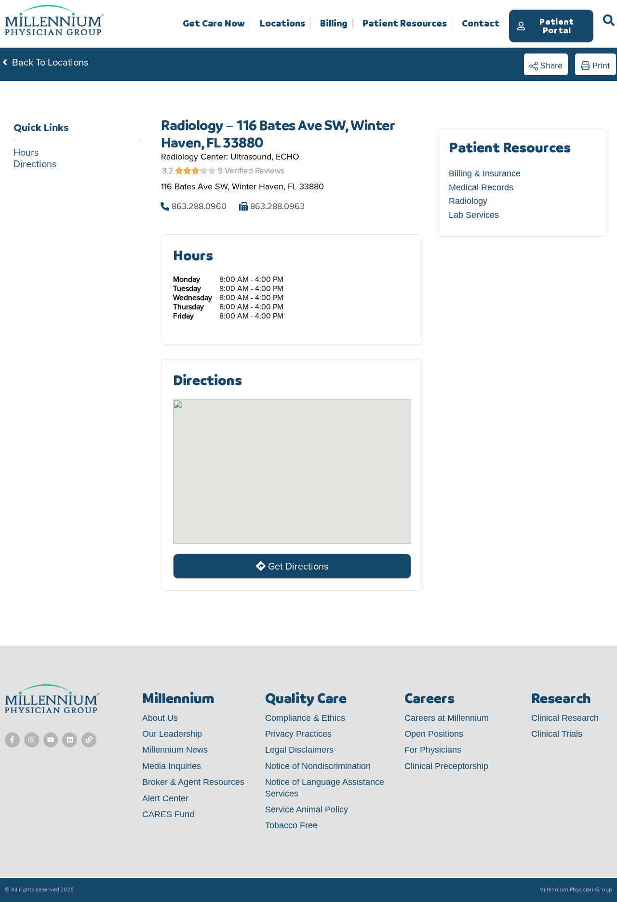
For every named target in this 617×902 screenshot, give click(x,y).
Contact (480, 23)
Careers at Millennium (446, 718)
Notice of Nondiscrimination (318, 766)
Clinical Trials (556, 734)
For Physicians (432, 750)
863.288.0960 (199, 206)
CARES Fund (168, 814)
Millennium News (175, 750)
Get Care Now (214, 23)
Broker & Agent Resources (193, 782)
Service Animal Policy (306, 809)
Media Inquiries (171, 766)
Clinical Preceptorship (446, 766)
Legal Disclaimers (299, 750)
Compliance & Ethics (305, 718)
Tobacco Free (291, 825)
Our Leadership (172, 734)
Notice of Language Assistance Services (324, 787)
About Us (160, 718)
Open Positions (433, 734)
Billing (334, 23)
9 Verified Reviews (251, 171)
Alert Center (165, 798)
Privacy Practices (298, 734)
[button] (546, 64)
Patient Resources (404, 23)
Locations (282, 23)
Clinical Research (565, 718)
